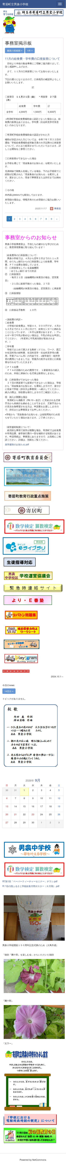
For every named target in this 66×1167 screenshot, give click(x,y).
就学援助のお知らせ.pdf (17, 444)
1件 (29, 50)
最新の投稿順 (14, 50)
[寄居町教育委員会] (27, 457)
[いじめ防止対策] (19, 562)
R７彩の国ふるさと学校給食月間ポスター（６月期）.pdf (30, 886)
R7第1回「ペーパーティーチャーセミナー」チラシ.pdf (29, 881)
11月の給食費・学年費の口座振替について (32, 58)
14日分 (8, 691)
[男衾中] (34, 849)
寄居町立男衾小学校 (15, 4)
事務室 (57, 208)
